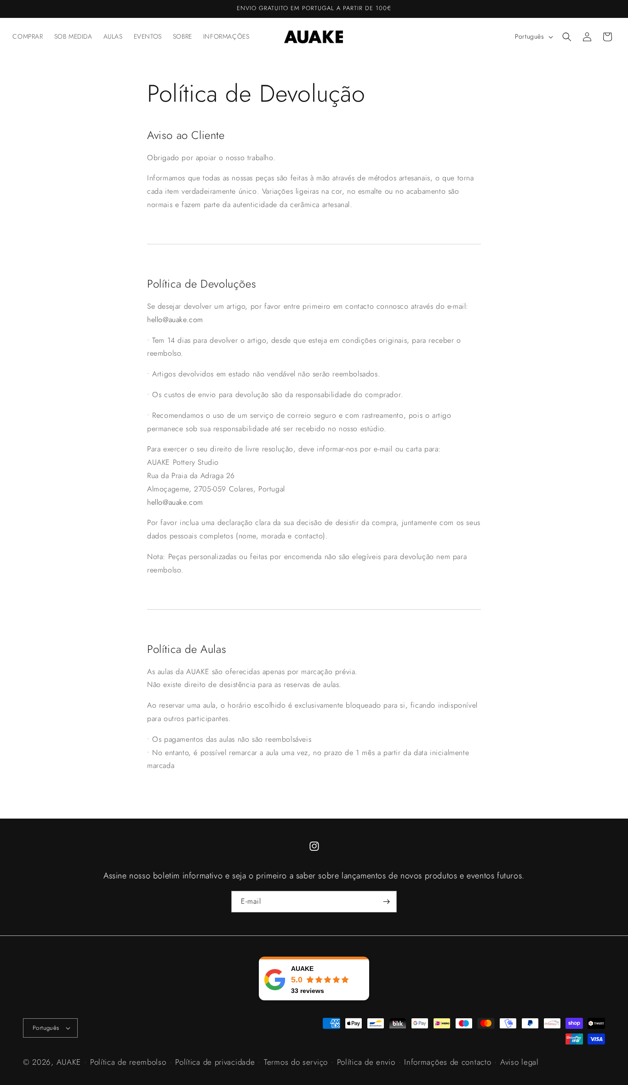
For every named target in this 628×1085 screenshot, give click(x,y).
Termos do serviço (296, 1062)
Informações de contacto (447, 1062)
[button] (567, 37)
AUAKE (69, 1062)
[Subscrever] (386, 901)
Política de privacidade (215, 1062)
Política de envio (366, 1062)
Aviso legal (519, 1062)
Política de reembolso (128, 1062)
